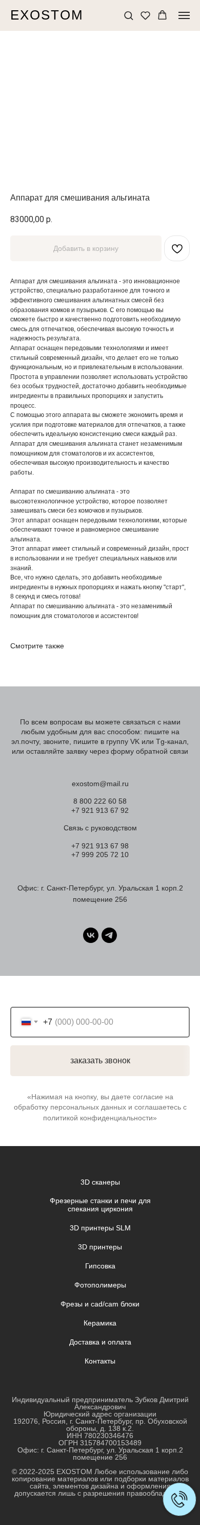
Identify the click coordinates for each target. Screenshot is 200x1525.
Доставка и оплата (100, 1342)
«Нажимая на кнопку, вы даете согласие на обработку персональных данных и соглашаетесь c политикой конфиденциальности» (100, 1107)
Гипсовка (100, 1266)
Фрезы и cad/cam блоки (100, 1304)
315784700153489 (111, 1443)
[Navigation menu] (184, 15)
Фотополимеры (100, 1285)
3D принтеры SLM (100, 1228)
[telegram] (109, 935)
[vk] (90, 935)
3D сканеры (100, 1182)
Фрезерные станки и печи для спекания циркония (100, 1204)
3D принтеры (100, 1247)
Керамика (100, 1323)
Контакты (100, 1361)
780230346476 (108, 1435)
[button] (128, 15)
